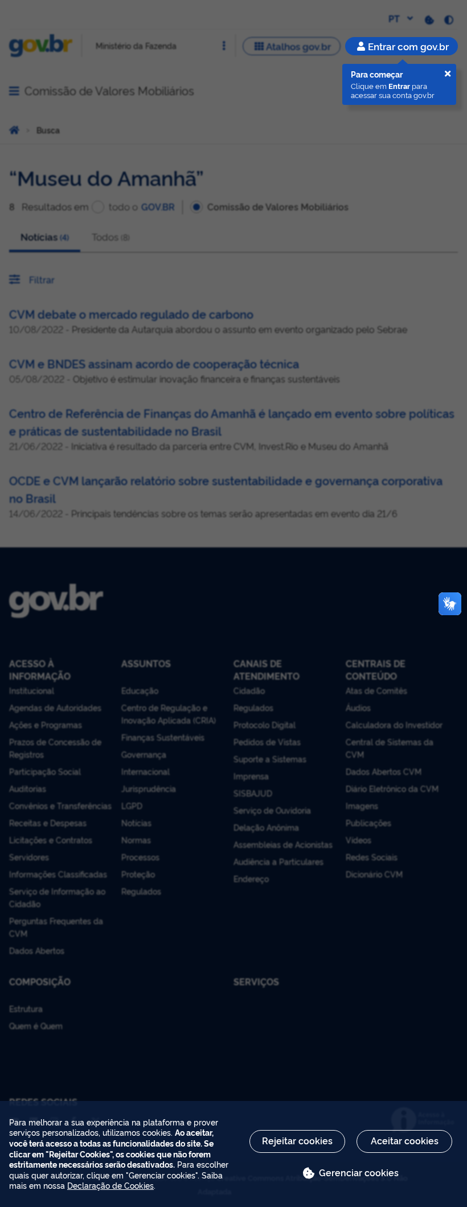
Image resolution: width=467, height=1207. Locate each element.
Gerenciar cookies (359, 1172)
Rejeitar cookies (297, 1140)
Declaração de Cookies (110, 1185)
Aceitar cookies (405, 1140)
